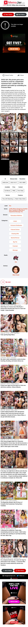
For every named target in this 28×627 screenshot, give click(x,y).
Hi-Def (15, 221)
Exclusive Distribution (16, 225)
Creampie (15, 246)
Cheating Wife (15, 233)
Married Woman (15, 238)
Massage (15, 250)
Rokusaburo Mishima (16, 215)
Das (10, 205)
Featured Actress (15, 229)
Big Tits (15, 242)
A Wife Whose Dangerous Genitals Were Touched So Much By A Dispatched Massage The (18, 210)
